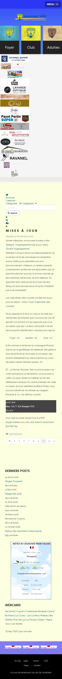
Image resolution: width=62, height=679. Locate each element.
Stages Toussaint (13, 481)
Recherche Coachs (15, 518)
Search (13, 213)
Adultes (37, 665)
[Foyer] (9, 40)
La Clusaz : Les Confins (27, 615)
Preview (9, 410)
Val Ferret (10, 611)
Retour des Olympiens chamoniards (23, 531)
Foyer (26, 665)
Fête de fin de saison (15, 506)
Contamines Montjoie (36, 611)
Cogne (19, 611)
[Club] (31, 40)
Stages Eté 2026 (13, 494)
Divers (36, 661)
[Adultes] (52, 40)
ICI (18, 338)
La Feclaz (31, 619)
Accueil (17, 661)
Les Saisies (17, 623)
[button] (31, 220)
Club (46, 661)
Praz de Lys (19, 619)
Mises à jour (22, 231)
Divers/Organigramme (17, 248)
